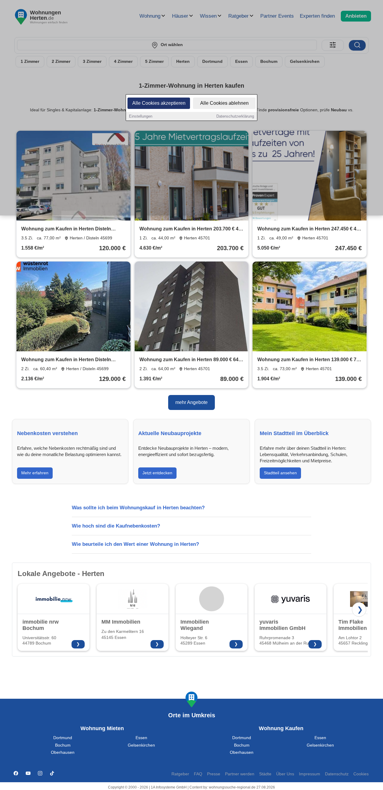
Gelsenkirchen (141, 745)
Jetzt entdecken (157, 472)
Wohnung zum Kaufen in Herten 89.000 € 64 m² (188, 360)
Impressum (309, 774)
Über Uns (285, 774)
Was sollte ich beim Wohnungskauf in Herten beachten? (138, 508)
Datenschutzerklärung (235, 116)
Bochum (63, 745)
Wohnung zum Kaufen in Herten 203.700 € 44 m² (190, 229)
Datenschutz (337, 774)
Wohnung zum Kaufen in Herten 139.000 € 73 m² (308, 360)
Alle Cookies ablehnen (224, 103)
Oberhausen (63, 752)
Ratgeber (180, 774)
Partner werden (239, 774)
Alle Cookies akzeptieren (159, 103)
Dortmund (62, 738)
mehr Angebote (191, 402)
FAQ (198, 774)
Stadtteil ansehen (280, 472)
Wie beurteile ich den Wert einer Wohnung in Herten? (135, 544)
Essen (141, 738)
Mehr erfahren (34, 472)
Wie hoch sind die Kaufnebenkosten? (116, 526)
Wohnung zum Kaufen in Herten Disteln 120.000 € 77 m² (66, 229)
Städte (265, 774)
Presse (213, 774)
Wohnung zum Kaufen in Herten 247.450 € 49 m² (308, 229)
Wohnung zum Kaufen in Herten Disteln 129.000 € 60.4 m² (66, 360)
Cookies (361, 774)
